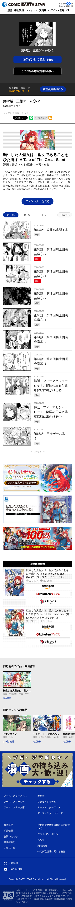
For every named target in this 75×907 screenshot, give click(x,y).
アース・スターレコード (50, 813)
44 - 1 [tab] (43, 215)
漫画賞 (42, 10)
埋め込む (42, 118)
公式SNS (13, 863)
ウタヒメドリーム (47, 801)
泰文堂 (41, 796)
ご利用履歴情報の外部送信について (54, 827)
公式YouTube (15, 869)
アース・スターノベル (15, 796)
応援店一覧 (9, 848)
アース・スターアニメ (49, 807)
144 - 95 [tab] (11, 215)
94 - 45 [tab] (27, 215)
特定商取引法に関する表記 (51, 851)
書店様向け (9, 842)
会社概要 (8, 825)
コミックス (31, 10)
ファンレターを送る (37, 201)
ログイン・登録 (56, 10)
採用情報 (8, 830)
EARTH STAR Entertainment (32, 879)
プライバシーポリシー (49, 834)
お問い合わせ (11, 836)
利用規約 (42, 845)
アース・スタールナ (14, 801)
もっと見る (36, 452)
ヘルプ (41, 840)
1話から (66, 215)
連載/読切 (19, 10)
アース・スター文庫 (14, 807)
